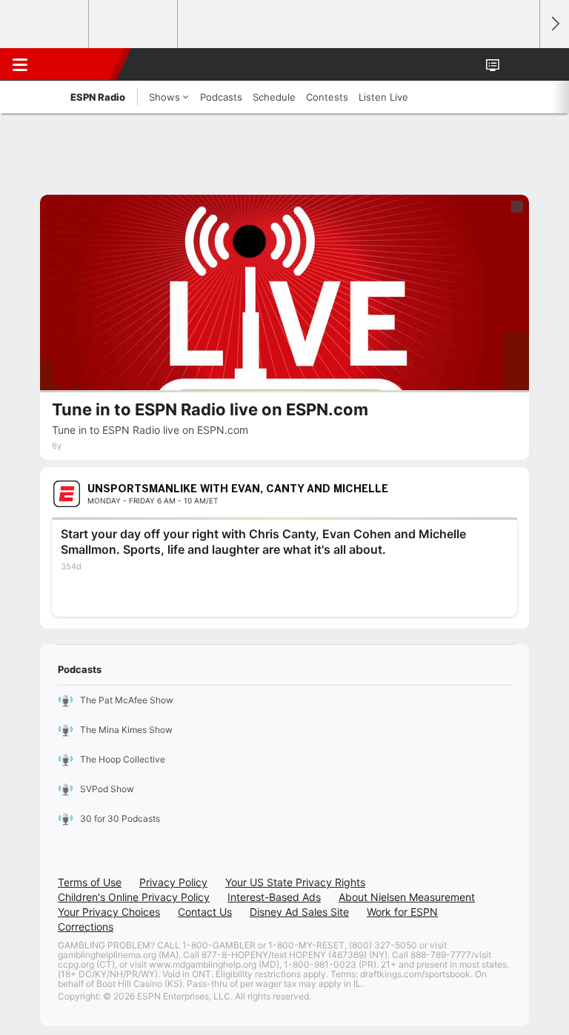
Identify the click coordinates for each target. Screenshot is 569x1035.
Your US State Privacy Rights (295, 882)
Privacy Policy (173, 882)
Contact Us (205, 911)
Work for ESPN (402, 911)
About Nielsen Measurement (407, 897)
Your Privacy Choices (109, 911)
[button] (520, 64)
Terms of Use (90, 882)
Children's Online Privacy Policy (134, 897)
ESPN (79, 64)
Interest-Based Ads (274, 897)
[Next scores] (554, 24)
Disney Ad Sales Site (299, 911)
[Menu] (20, 64)
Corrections (85, 926)
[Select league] (45, 24)
